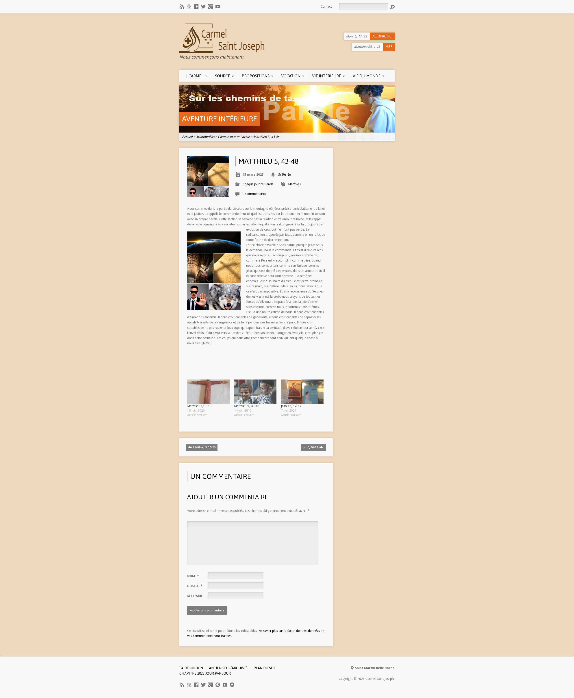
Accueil (187, 137)
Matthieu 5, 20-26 (204, 447)
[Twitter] (203, 6)
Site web (194, 596)
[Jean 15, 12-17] (302, 392)
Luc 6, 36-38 (311, 447)
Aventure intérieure (219, 119)
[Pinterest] (217, 685)
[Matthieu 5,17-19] (208, 392)
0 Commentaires (254, 194)
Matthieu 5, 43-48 (266, 137)
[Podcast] (189, 6)
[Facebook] (196, 6)
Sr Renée (284, 174)
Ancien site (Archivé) (228, 668)
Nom (193, 576)
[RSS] (182, 6)
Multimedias (205, 137)
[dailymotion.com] (232, 685)
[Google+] (210, 6)
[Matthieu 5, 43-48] (255, 392)
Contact (326, 6)
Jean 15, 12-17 (291, 406)
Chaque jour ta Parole (234, 137)
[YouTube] (217, 6)
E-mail (194, 586)
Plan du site (265, 668)
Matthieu (294, 184)
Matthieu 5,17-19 (199, 406)
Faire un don (191, 668)
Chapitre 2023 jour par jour (205, 673)
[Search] (392, 7)
